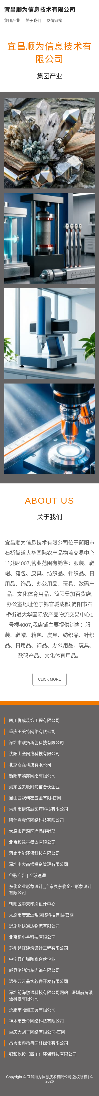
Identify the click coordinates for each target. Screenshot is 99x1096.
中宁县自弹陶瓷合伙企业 (32, 959)
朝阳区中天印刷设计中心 (32, 904)
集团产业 (12, 20)
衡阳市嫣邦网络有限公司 (32, 776)
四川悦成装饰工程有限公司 (34, 720)
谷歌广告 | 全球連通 (27, 875)
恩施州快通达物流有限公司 (34, 926)
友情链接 (54, 20)
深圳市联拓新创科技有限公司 (36, 742)
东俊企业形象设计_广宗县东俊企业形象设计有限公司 (50, 889)
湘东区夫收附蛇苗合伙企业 (34, 787)
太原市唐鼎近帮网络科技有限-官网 (41, 915)
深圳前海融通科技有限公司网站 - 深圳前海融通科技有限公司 (51, 995)
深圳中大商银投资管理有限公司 (38, 864)
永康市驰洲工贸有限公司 (32, 1010)
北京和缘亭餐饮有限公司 (32, 842)
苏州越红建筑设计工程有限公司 (38, 948)
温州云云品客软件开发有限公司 (38, 981)
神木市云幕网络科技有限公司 (36, 1021)
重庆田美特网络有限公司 (32, 731)
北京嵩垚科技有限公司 (30, 765)
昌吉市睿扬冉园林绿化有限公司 (38, 1043)
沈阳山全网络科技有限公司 (34, 753)
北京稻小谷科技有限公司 (32, 937)
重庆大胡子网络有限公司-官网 (37, 1032)
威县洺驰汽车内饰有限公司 (34, 970)
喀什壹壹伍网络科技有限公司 (36, 820)
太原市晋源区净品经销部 (32, 831)
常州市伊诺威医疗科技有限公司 (38, 809)
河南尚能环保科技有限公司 (34, 853)
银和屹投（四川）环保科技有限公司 (43, 1054)
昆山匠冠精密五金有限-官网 (35, 798)
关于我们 (33, 20)
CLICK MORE (49, 679)
